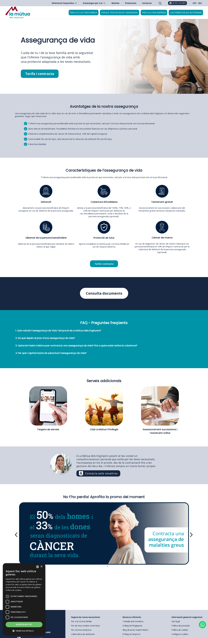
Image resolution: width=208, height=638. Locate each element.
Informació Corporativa (63, 3)
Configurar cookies (179, 634)
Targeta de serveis (48, 429)
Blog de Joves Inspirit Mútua (135, 629)
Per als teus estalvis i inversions (119, 12)
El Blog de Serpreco (132, 634)
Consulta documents (104, 293)
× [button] (41, 566)
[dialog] (24, 599)
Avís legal (175, 621)
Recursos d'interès (132, 617)
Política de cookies (179, 629)
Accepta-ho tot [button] (24, 624)
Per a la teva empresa (154, 12)
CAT (195, 3)
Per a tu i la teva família (83, 12)
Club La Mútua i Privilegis (104, 429)
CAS (200, 3)
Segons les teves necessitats (85, 617)
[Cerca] (159, 3)
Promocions (130, 3)
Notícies (115, 3)
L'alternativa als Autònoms (83, 634)
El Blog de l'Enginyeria (132, 625)
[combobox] (37, 566)
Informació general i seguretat (186, 617)
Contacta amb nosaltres (101, 473)
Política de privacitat (180, 625)
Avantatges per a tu (92, 3)
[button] (24, 630)
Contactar (147, 3)
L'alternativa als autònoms (186, 12)
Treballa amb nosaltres (133, 621)
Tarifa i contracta (39, 74)
